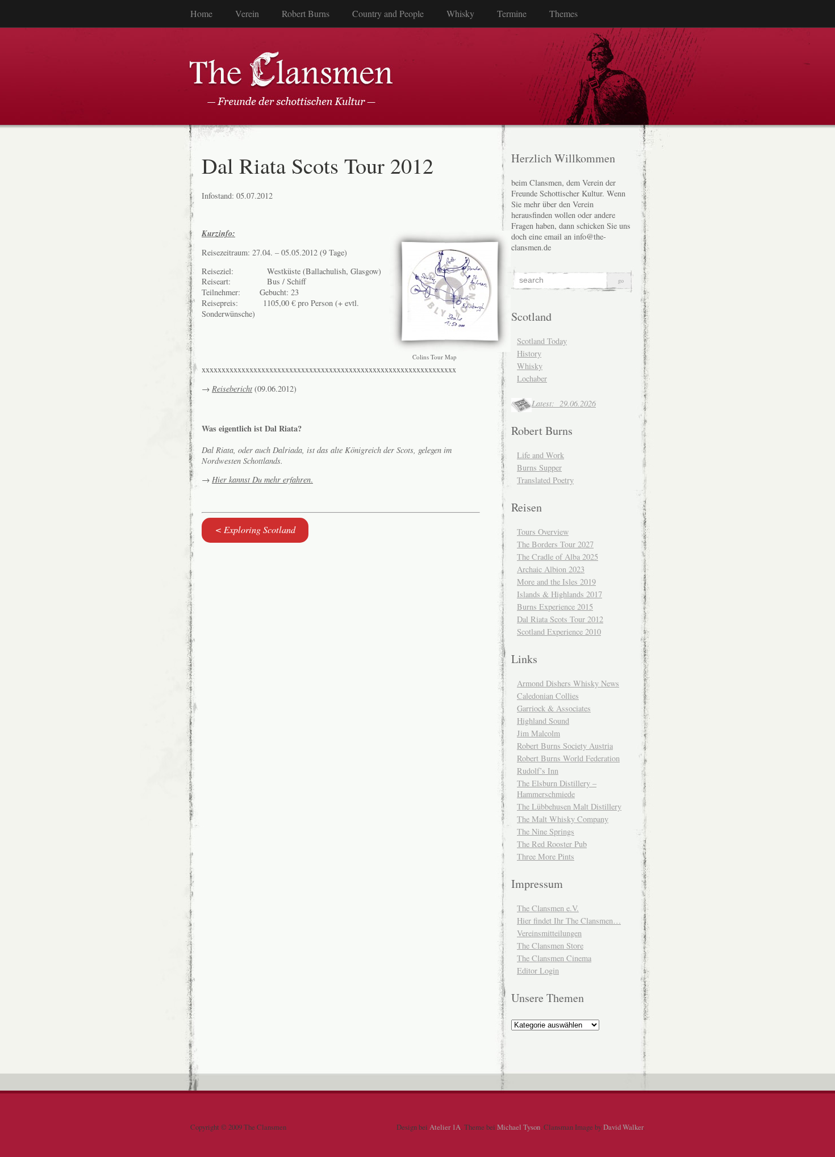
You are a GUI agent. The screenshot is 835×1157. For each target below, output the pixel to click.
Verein (247, 13)
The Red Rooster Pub (552, 844)
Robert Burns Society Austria (565, 745)
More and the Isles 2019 (556, 581)
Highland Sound (543, 720)
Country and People (388, 13)
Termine (512, 13)
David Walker (623, 1127)
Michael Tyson (518, 1127)
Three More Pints (545, 856)
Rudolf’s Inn (537, 770)
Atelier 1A (445, 1127)
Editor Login (538, 970)
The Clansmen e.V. (548, 908)
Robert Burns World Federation (568, 758)
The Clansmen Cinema (554, 958)
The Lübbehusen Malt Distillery (569, 806)
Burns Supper (539, 467)
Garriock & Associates (554, 708)
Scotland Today (542, 341)
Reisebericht (232, 388)
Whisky (460, 13)
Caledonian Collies (548, 695)
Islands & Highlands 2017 (559, 594)
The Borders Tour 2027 (555, 544)
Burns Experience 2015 (555, 606)
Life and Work (540, 455)
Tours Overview (543, 531)
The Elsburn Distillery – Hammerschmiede (556, 788)
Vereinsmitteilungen (549, 933)
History (529, 353)
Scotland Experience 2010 (559, 631)
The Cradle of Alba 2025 (557, 556)
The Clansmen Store (550, 945)
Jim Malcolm (538, 733)
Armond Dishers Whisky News (568, 683)
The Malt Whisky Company (562, 819)
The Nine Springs (545, 831)
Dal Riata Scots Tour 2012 (560, 619)
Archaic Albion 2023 (550, 569)
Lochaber (532, 378)
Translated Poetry (545, 480)
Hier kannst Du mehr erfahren (261, 479)
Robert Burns (305, 13)
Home (201, 13)
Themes (563, 13)
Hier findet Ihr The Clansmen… (569, 920)
